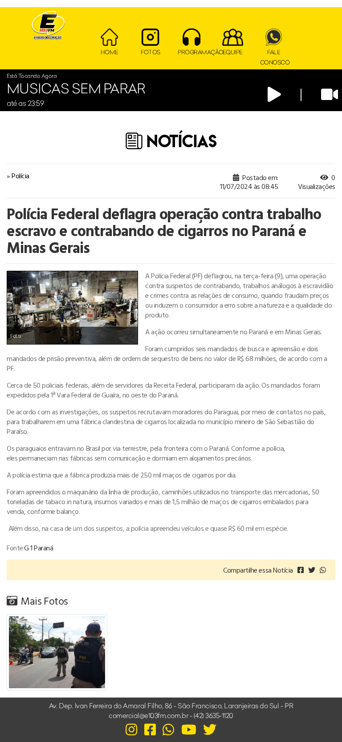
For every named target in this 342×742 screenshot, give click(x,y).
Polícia (20, 175)
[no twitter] (311, 570)
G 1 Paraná (38, 547)
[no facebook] (300, 570)
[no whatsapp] (323, 570)
